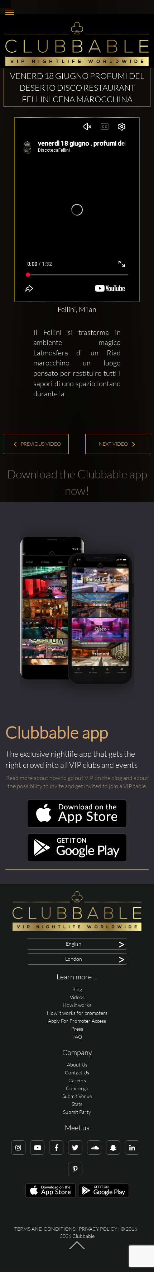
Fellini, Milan (77, 309)
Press (77, 1029)
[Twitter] (75, 1147)
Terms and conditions (44, 1229)
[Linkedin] (132, 1147)
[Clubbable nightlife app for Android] (77, 860)
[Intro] (77, 1248)
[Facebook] (56, 1147)
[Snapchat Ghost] (113, 1147)
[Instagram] (18, 1147)
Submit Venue (77, 1096)
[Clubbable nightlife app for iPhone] (77, 826)
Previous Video (40, 444)
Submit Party (77, 1112)
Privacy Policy (98, 1229)
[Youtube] (37, 1147)
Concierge (77, 1088)
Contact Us (77, 1072)
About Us (77, 1064)
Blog (77, 989)
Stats (77, 1104)
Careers (77, 1080)
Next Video (114, 444)
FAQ (77, 1037)
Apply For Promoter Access (77, 1021)
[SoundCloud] (94, 1147)
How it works (77, 1005)
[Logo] (77, 44)
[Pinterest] (75, 1169)
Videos (77, 997)
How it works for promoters (77, 1013)
